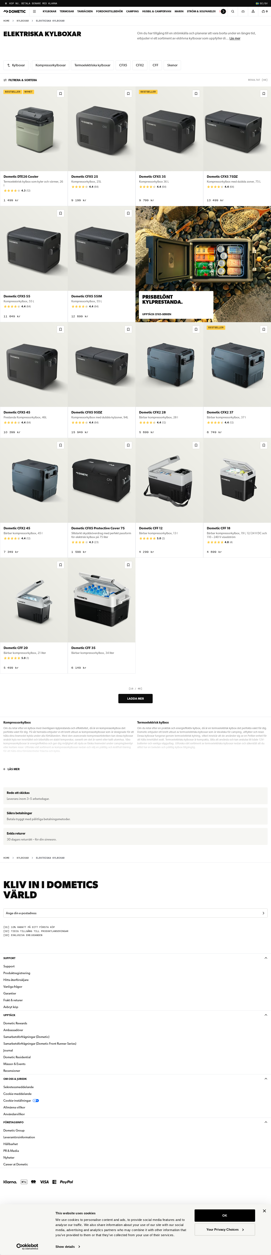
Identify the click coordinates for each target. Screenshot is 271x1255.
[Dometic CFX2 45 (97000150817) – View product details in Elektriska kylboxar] (34, 498)
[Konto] (253, 11)
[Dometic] (14, 11)
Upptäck (9, 1015)
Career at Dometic (29, 1164)
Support (9, 958)
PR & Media (24, 1151)
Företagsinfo (13, 1122)
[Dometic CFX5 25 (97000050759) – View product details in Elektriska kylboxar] (102, 146)
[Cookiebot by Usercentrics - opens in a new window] (27, 1247)
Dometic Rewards (15, 1023)
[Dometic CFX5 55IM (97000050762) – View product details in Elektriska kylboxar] (102, 264)
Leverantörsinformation (19, 1137)
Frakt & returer (13, 1000)
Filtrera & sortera (22, 80)
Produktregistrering (16, 973)
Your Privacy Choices (222, 1229)
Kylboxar (49, 11)
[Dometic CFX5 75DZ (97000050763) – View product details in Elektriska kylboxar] (237, 146)
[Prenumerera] (263, 913)
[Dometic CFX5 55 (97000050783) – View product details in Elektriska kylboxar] (34, 264)
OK (224, 1215)
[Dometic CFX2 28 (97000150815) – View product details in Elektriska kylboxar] (169, 380)
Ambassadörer (13, 1030)
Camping (132, 11)
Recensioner (11, 1071)
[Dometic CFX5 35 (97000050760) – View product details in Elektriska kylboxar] (169, 146)
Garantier (9, 993)
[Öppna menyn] (34, 11)
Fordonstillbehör (109, 11)
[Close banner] (264, 1210)
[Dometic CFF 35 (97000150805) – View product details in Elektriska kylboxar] (102, 616)
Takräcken (85, 11)
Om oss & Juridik (15, 1078)
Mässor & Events (14, 1064)
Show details (65, 1246)
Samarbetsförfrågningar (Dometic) (26, 1037)
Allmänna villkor (14, 1107)
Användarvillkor (14, 1114)
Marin (179, 11)
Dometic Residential (30, 1057)
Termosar (67, 11)
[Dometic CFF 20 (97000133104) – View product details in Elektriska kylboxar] (34, 616)
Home (6, 21)
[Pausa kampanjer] (5, 3)
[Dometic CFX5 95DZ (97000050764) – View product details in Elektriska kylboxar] (102, 380)
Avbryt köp (10, 1007)
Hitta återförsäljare (16, 980)
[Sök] (233, 11)
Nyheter (22, 1157)
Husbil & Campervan (156, 11)
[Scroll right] (223, 11)
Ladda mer (135, 698)
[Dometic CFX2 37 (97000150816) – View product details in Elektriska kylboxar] (237, 380)
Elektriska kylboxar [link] (50, 21)
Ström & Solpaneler (201, 11)
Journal (8, 1050)
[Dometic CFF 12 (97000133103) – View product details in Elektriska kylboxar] (169, 498)
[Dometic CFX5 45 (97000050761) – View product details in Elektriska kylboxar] (34, 380)
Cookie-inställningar (17, 1100)
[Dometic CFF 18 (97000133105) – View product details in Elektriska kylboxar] (237, 498)
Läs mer (235, 38)
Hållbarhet (10, 1144)
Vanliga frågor (12, 987)
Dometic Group (27, 1130)
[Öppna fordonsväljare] (243, 11)
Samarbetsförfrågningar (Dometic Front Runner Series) (39, 1044)
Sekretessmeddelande (18, 1087)
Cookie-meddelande (17, 1094)
